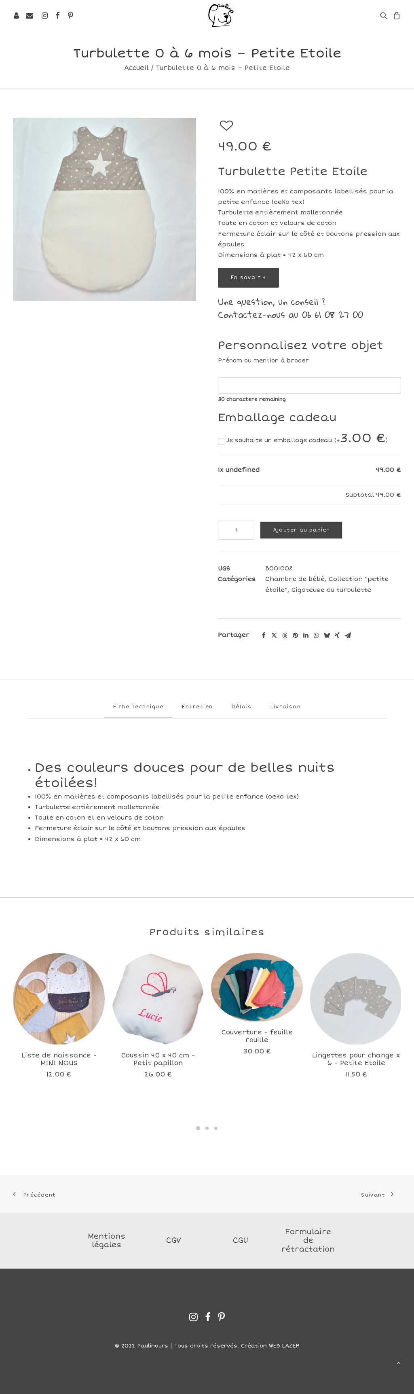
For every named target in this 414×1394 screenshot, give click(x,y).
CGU (240, 1240)
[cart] (395, 15)
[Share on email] (348, 635)
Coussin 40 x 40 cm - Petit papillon (158, 1059)
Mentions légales (106, 1241)
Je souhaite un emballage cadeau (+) (306, 440)
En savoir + (248, 278)
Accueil (136, 68)
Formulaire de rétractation (308, 1240)
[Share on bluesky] (327, 635)
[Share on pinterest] (295, 635)
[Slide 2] (207, 1128)
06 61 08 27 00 (332, 314)
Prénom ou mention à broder (263, 360)
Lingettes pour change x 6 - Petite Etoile (356, 1059)
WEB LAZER (284, 1346)
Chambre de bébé (295, 579)
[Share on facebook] (263, 635)
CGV (173, 1240)
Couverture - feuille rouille (257, 1036)
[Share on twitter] (274, 635)
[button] (44, 15)
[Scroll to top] (398, 1362)
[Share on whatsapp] (316, 635)
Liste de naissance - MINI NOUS (59, 1059)
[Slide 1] (198, 1128)
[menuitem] (44, 15)
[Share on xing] (337, 635)
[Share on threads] (284, 635)
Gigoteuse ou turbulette (331, 589)
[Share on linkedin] (305, 635)
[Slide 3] (215, 1128)
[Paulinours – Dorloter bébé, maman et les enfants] (221, 15)
